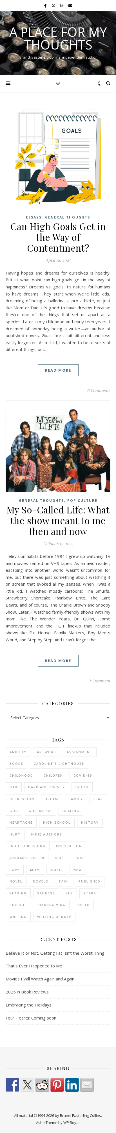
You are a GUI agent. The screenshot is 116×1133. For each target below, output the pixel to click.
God (14, 811)
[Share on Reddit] (42, 1085)
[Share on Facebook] (12, 1085)
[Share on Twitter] (27, 1085)
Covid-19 (82, 775)
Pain (63, 881)
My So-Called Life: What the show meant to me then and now (58, 520)
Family (76, 799)
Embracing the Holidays (29, 1005)
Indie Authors (46, 834)
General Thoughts (67, 217)
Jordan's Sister (27, 858)
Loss (80, 858)
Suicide (17, 905)
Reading (18, 893)
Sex (69, 893)
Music (56, 870)
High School (57, 822)
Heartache (21, 822)
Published (90, 881)
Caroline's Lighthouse (59, 763)
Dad (14, 787)
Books (16, 763)
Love (15, 870)
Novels (40, 881)
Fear (98, 799)
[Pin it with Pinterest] (57, 1085)
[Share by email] (87, 1085)
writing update (54, 916)
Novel (16, 881)
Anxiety (18, 752)
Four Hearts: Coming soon (31, 1018)
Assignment (80, 752)
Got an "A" (40, 811)
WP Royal (71, 1122)
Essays (34, 217)
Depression (22, 799)
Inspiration (69, 846)
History (90, 822)
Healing (71, 811)
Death (82, 787)
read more (58, 370)
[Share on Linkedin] (72, 1085)
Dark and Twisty (46, 787)
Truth (83, 905)
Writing (18, 916)
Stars (89, 893)
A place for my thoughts (58, 38)
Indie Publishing (28, 846)
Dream (51, 799)
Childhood (21, 775)
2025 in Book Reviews (27, 992)
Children (53, 775)
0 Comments (98, 390)
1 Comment (99, 681)
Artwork (46, 752)
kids (59, 858)
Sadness (46, 893)
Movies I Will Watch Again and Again (40, 979)
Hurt (15, 834)
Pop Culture (82, 500)
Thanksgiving (51, 905)
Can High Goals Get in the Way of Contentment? (58, 237)
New (77, 870)
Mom (35, 870)
